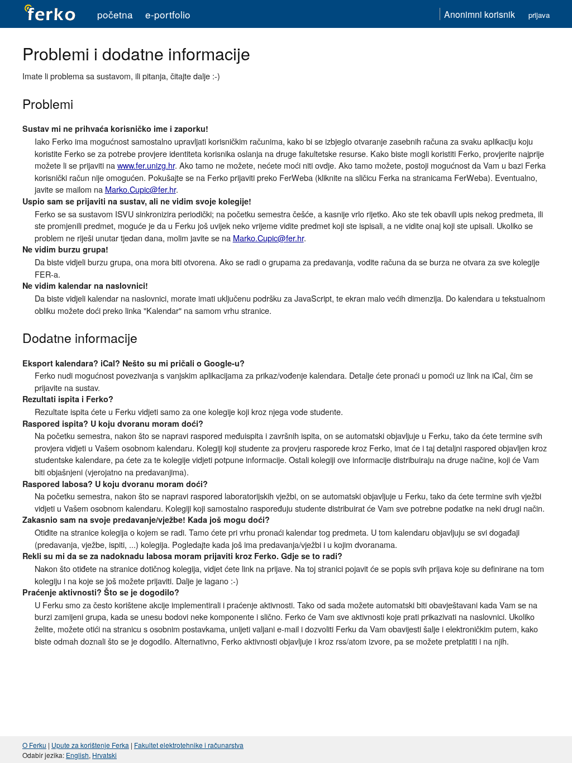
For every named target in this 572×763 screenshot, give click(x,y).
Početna (115, 14)
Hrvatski (104, 755)
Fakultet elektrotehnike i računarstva (189, 745)
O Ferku (34, 745)
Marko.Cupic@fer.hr (140, 189)
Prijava (539, 14)
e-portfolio (167, 14)
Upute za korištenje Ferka (90, 745)
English (77, 755)
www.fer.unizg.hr (146, 165)
